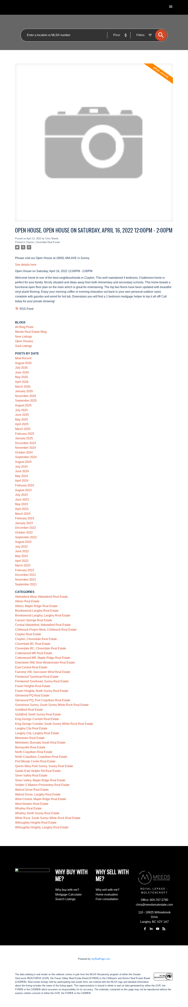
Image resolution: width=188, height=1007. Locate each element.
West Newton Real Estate (31, 803)
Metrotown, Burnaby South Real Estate (40, 742)
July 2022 (21, 546)
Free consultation (107, 899)
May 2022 (21, 556)
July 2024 (21, 466)
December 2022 (25, 527)
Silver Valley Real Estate (31, 775)
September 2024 (26, 457)
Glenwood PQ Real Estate (32, 695)
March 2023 (22, 513)
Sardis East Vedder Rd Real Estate (38, 770)
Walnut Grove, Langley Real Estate (38, 794)
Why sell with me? (107, 889)
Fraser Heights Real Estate (32, 686)
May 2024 (21, 476)
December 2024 (25, 443)
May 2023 (21, 504)
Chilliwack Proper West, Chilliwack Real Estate (46, 629)
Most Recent (23, 358)
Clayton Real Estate (28, 634)
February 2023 (24, 518)
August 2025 (23, 405)
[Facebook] (145, 928)
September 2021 (26, 584)
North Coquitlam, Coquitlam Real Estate (41, 756)
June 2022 (22, 551)
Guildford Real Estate (29, 709)
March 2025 (22, 428)
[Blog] (164, 928)
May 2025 (21, 419)
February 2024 (24, 485)
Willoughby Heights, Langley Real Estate (41, 827)
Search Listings (65, 899)
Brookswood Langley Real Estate (37, 610)
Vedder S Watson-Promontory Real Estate (42, 784)
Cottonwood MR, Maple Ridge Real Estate (42, 657)
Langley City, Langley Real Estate (37, 733)
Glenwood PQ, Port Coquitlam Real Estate (42, 700)
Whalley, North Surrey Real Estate (37, 813)
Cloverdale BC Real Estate (32, 643)
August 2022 (23, 541)
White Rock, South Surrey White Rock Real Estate (47, 818)
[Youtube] (157, 928)
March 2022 (22, 565)
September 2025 (26, 400)
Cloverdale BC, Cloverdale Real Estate (40, 648)
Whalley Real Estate (28, 808)
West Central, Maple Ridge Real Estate (40, 799)
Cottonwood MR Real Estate (33, 653)
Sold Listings (23, 346)
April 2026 (21, 381)
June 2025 (22, 414)
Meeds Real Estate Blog (31, 331)
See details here (25, 264)
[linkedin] (151, 928)
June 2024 (22, 471)
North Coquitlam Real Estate (33, 752)
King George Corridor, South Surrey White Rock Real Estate (54, 723)
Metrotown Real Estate (30, 738)
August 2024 (23, 461)
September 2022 (26, 537)
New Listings (23, 336)
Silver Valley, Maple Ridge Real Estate (40, 780)
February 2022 (24, 570)
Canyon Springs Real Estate (33, 620)
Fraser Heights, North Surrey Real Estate (41, 690)
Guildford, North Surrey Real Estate (38, 714)
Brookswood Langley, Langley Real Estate (42, 615)
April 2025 (21, 424)
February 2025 (24, 433)
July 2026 (21, 367)
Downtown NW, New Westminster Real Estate (45, 662)
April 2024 (21, 480)
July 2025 (21, 410)
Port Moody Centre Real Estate (35, 761)
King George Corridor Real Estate (37, 719)
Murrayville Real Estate (30, 747)
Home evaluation (107, 894)
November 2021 (25, 579)
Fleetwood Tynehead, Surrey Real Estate (42, 681)
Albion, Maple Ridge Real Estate (36, 606)
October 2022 (24, 532)
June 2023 (22, 499)
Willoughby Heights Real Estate (36, 822)
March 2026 (22, 386)
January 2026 (24, 391)
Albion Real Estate (27, 601)
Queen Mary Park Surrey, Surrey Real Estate (44, 766)
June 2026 (22, 372)
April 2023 (21, 508)
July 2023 (21, 494)
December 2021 (25, 574)
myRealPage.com (100, 959)
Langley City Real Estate (31, 728)
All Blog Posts (24, 327)
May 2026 (21, 377)
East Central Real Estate (31, 667)
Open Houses (24, 341)
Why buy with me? (67, 889)
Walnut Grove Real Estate (32, 789)
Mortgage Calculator (68, 894)
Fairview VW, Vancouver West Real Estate (42, 671)
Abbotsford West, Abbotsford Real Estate (41, 596)
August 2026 (23, 363)
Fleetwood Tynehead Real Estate (37, 676)
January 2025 (24, 438)
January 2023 (24, 523)
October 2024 (24, 452)
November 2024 (25, 447)
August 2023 (23, 490)
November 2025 (25, 396)
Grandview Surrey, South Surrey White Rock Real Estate (52, 704)
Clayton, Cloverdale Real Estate (43, 242)
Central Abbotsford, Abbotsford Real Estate (43, 624)
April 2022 (21, 560)
